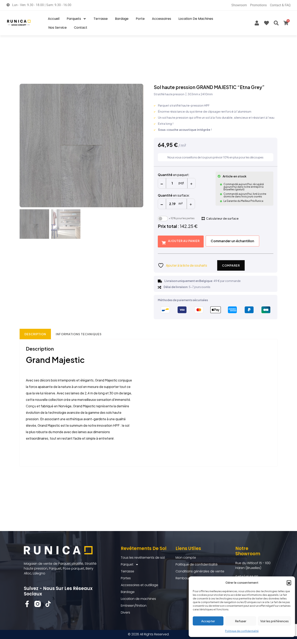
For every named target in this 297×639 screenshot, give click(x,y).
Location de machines (195, 18)
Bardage (121, 18)
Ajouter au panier (184, 241)
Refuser (240, 621)
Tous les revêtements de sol (143, 557)
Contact (80, 27)
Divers (125, 612)
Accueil (53, 18)
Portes (126, 578)
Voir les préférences (274, 621)
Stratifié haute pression (169, 94)
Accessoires (161, 18)
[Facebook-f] (27, 604)
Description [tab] (35, 334)
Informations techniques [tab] (79, 334)
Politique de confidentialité (242, 631)
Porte (140, 18)
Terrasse (101, 18)
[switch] (163, 218)
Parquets (74, 18)
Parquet (127, 564)
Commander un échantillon (232, 241)
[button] (289, 582)
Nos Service (57, 27)
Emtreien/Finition (133, 605)
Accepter (208, 621)
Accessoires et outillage (139, 585)
